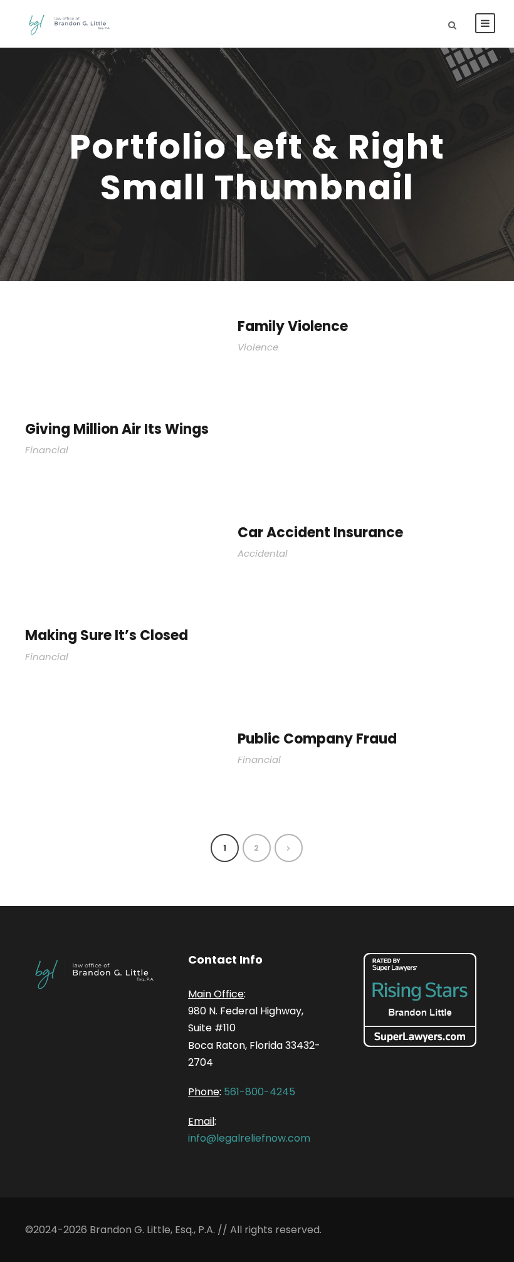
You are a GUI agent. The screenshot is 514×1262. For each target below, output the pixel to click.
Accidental (263, 553)
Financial (46, 449)
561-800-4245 (259, 1092)
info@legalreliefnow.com (249, 1138)
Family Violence (293, 326)
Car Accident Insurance (320, 532)
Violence (258, 347)
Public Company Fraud (317, 739)
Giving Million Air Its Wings (117, 429)
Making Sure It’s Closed (106, 635)
